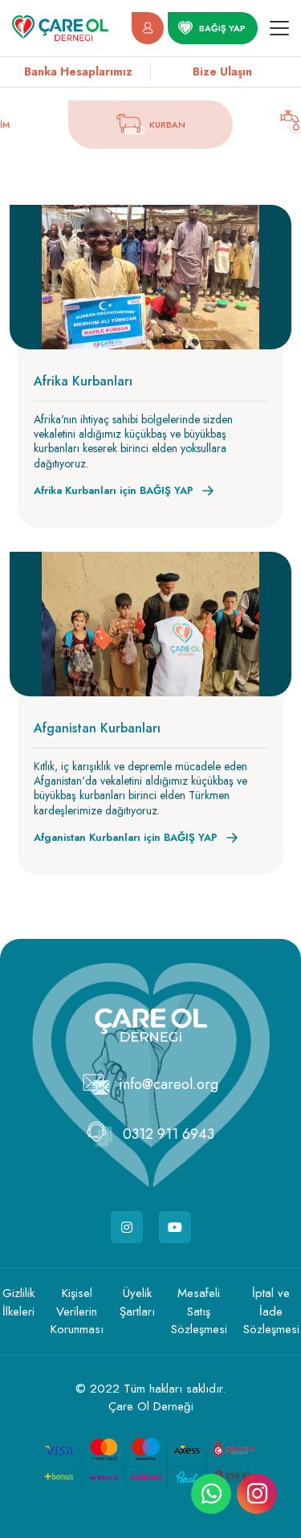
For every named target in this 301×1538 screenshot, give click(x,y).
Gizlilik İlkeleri (18, 1302)
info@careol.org (168, 1084)
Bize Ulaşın (222, 71)
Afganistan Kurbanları (97, 728)
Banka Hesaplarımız (78, 71)
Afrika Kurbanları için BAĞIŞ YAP (113, 490)
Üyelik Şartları (137, 1302)
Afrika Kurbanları (83, 381)
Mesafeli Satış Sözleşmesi (199, 1311)
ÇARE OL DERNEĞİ (60, 28)
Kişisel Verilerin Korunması (77, 1311)
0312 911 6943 (168, 1134)
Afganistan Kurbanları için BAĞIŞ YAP (126, 837)
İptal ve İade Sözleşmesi (271, 1311)
